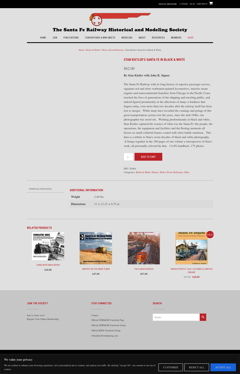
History (155, 172)
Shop (191, 37)
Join (54, 37)
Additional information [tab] (40, 188)
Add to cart (148, 156)
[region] (120, 364)
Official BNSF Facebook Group (105, 330)
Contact (94, 315)
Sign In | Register (168, 4)
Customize (170, 367)
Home (43, 37)
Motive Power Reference (113, 49)
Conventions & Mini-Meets (100, 37)
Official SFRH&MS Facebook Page (107, 320)
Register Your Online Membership (43, 319)
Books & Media (93, 49)
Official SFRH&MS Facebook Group (108, 325)
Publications (71, 37)
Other (186, 172)
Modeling (127, 37)
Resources (158, 37)
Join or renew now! (36, 315)
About (142, 37)
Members (176, 37)
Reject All (196, 367)
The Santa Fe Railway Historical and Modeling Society (120, 28)
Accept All (223, 367)
